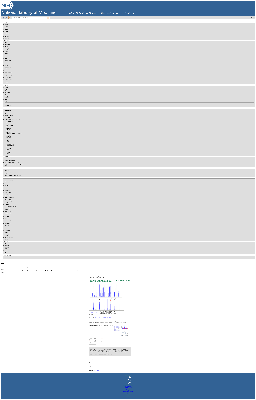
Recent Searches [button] (7, 255)
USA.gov (131, 397)
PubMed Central (98, 317)
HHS (128, 397)
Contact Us (128, 396)
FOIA (128, 390)
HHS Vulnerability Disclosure (128, 391)
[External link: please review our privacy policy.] (129, 378)
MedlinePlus (96, 370)
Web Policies (128, 389)
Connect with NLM (128, 375)
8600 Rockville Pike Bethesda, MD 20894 (128, 387)
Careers (128, 395)
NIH (126, 397)
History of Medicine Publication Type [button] (12, 119)
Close (2, 269)
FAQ (254, 18)
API (251, 18)
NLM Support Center (128, 393)
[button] (6, 22)
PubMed (109, 317)
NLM (124, 397)
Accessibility (128, 394)
